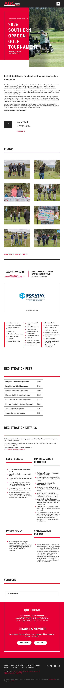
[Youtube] (55, 666)
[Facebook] (47, 666)
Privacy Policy (52, 679)
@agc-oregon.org (29, 620)
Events (14, 18)
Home (10, 18)
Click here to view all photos (15, 254)
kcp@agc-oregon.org (19, 449)
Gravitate (11, 681)
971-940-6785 (8, 449)
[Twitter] (51, 666)
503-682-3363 (17, 671)
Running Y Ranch (22, 122)
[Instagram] (59, 666)
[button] (32, 593)
